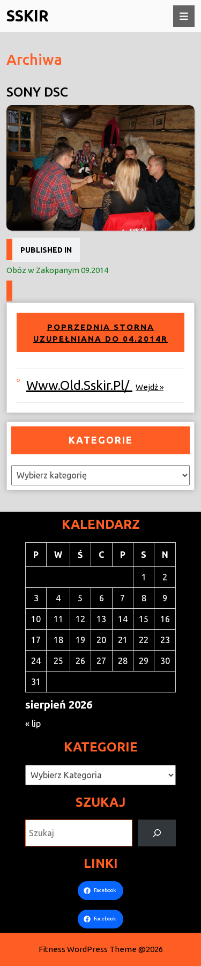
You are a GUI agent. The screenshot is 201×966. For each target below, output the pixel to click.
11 (58, 619)
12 (80, 619)
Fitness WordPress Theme (88, 949)
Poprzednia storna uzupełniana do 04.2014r (100, 332)
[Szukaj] (157, 833)
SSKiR (27, 15)
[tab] (184, 16)
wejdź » (149, 387)
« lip (33, 723)
